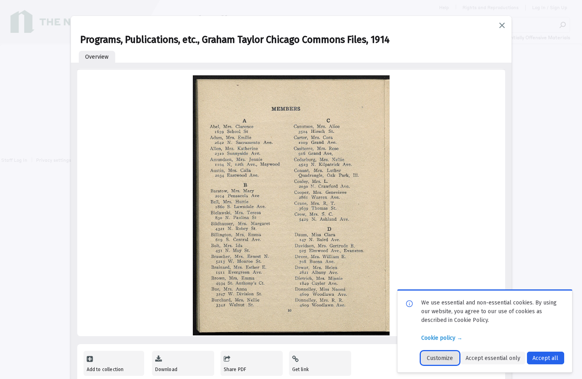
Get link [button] (300, 369)
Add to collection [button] (105, 369)
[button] (502, 25)
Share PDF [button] (235, 369)
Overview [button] (96, 57)
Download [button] (166, 369)
